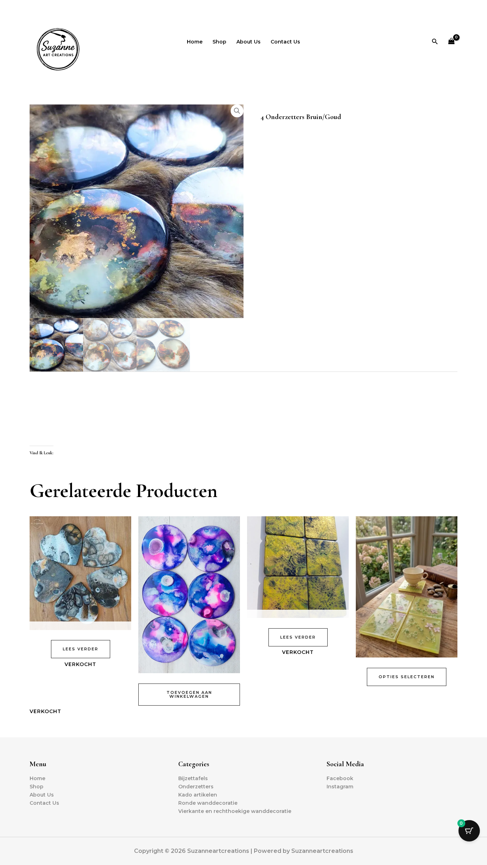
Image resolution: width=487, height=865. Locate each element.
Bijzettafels (193, 778)
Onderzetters (196, 786)
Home (195, 42)
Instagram (340, 786)
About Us (248, 42)
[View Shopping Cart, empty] (451, 41)
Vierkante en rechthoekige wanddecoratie (234, 811)
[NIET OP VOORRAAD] (80, 573)
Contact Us (285, 42)
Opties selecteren (407, 676)
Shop (219, 42)
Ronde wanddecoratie (207, 803)
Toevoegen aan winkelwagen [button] (189, 694)
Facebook (340, 778)
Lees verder (80, 648)
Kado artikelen (197, 795)
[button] (435, 41)
